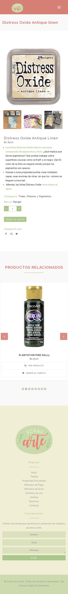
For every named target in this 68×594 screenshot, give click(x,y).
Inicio (34, 472)
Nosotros (34, 501)
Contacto (34, 505)
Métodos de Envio (34, 489)
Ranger (17, 202)
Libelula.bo (43, 585)
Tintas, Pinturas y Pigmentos (35, 196)
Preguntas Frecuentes (34, 480)
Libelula (34, 497)
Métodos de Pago (34, 485)
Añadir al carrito (35, 373)
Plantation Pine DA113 (34, 355)
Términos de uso (34, 493)
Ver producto (36, 366)
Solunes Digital (27, 585)
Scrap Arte (12, 581)
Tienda (34, 476)
